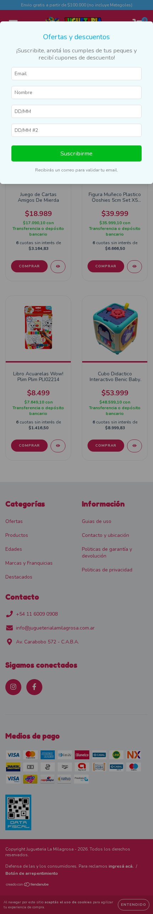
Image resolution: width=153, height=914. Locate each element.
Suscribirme (76, 153)
